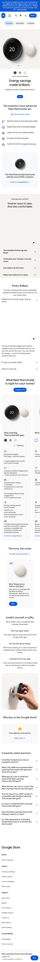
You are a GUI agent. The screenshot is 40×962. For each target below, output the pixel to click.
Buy (34, 958)
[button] (16, 15)
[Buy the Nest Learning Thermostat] (14, 445)
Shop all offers (22, 9)
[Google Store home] (9, 15)
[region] (20, 49)
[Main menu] (3, 15)
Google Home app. (28, 144)
